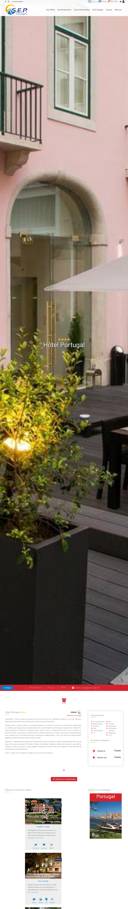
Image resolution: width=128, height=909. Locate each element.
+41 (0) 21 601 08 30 (18, 1)
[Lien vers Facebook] (5, 1)
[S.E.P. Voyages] (16, 9)
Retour (8, 688)
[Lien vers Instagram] (8, 1)
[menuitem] (50, 9)
